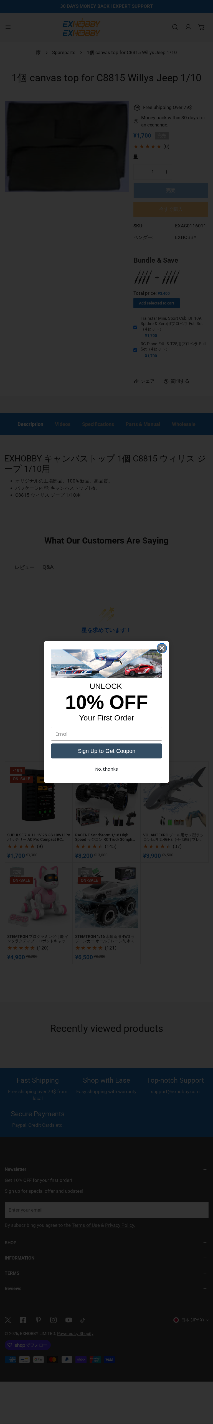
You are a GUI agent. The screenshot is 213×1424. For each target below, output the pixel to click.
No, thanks (106, 769)
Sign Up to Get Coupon (106, 751)
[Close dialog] (162, 648)
